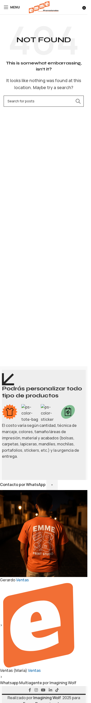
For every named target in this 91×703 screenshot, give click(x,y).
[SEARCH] (78, 101)
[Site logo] (43, 6)
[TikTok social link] (57, 690)
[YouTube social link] (43, 690)
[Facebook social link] (30, 690)
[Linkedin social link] (50, 690)
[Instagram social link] (36, 690)
